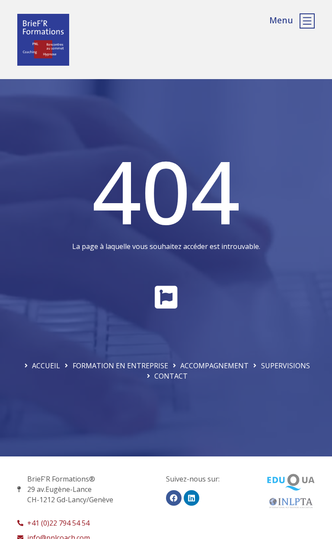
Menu (281, 20)
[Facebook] (174, 498)
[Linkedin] (191, 498)
